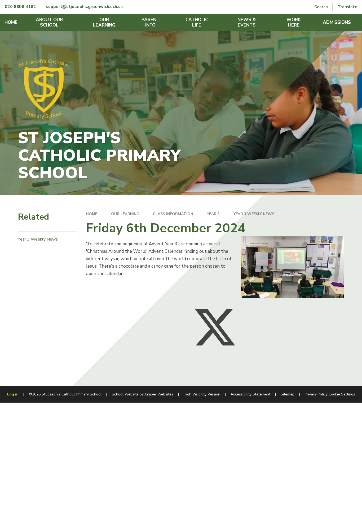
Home (91, 213)
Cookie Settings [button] (342, 394)
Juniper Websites (159, 394)
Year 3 (213, 213)
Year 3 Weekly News (253, 213)
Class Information (173, 213)
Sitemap (287, 394)
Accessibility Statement (250, 394)
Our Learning (125, 213)
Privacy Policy (316, 394)
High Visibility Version (202, 394)
